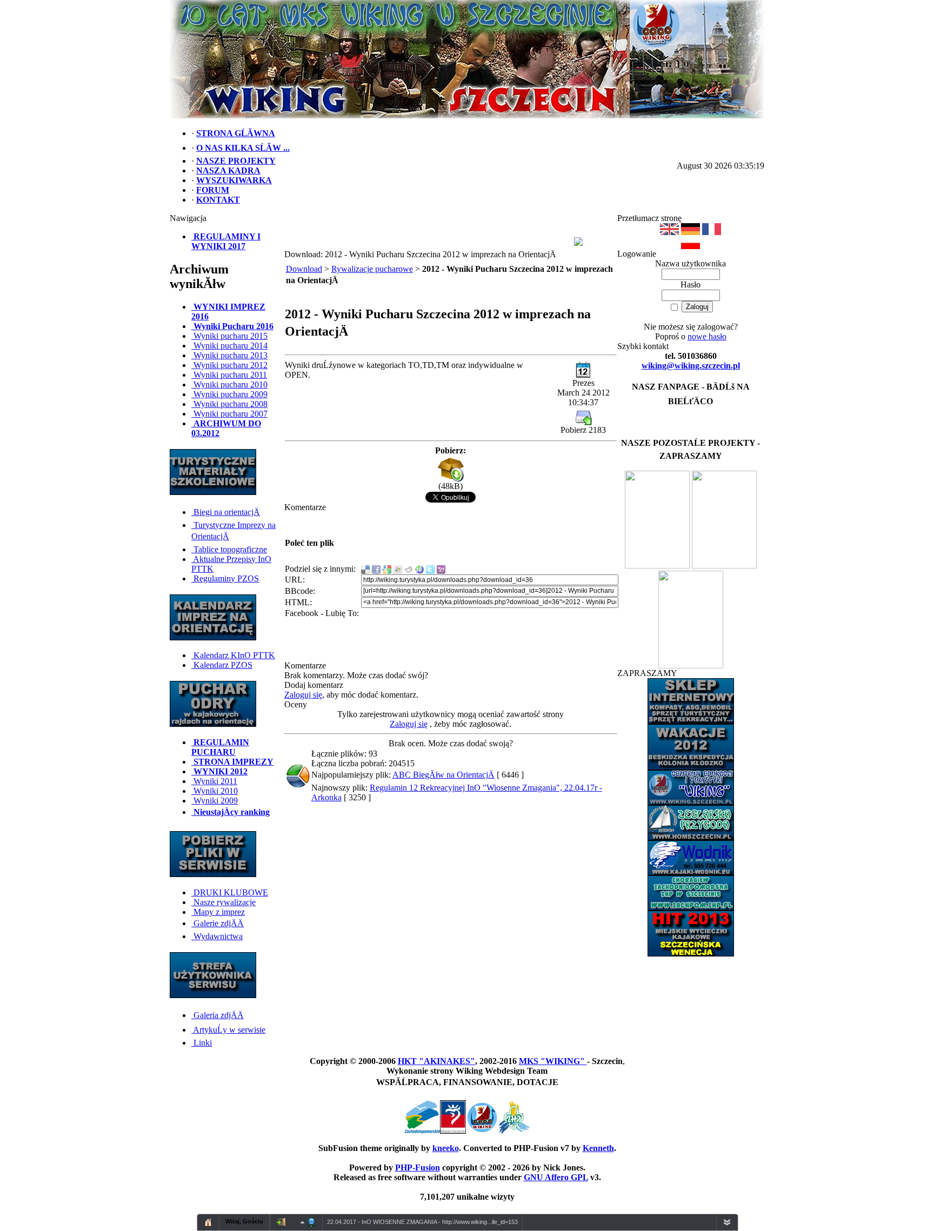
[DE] (690, 232)
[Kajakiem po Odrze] (724, 565)
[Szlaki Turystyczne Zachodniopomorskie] (690, 665)
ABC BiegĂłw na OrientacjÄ (443, 774)
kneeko (445, 1148)
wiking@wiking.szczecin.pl (691, 365)
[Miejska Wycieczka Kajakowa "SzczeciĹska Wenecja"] (657, 565)
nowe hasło (707, 336)
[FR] (711, 232)
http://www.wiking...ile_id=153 (480, 1222)
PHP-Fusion (417, 1167)
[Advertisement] (445, 229)
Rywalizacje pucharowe (372, 268)
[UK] (669, 232)
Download (304, 268)
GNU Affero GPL (556, 1177)
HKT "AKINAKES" (436, 1061)
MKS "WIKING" (553, 1061)
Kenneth (598, 1148)
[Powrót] (690, 246)
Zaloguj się (303, 694)
